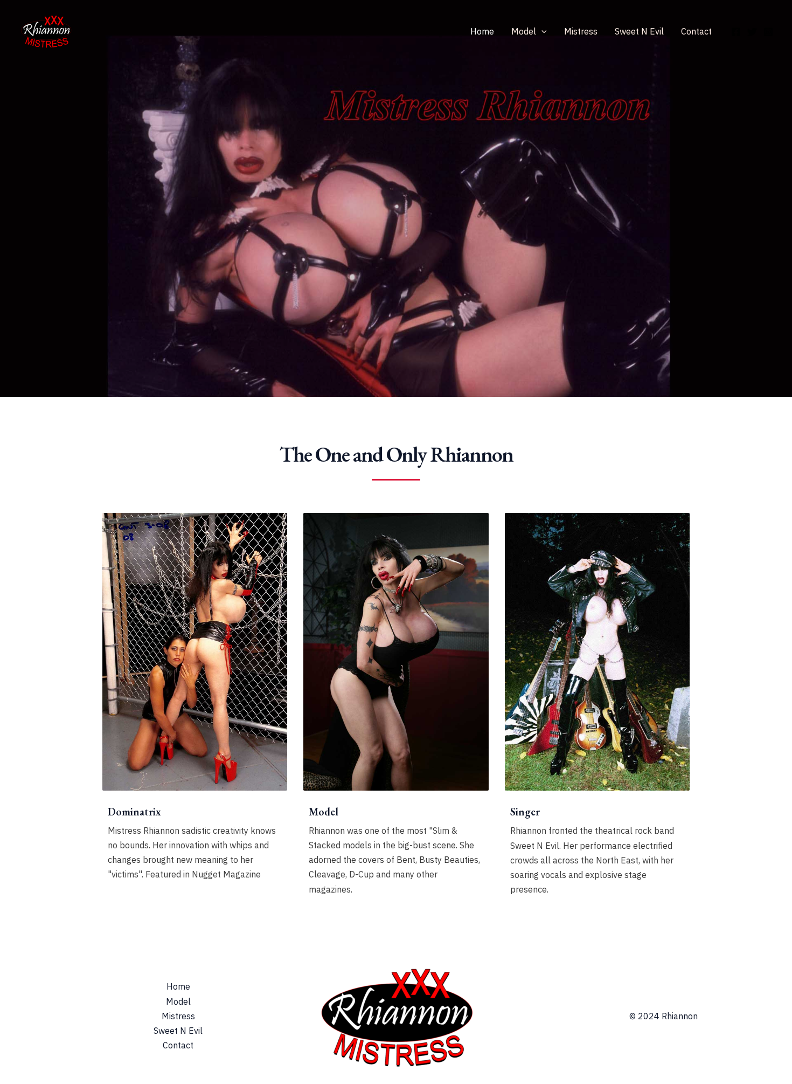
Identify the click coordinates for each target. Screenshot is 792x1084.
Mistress (581, 31)
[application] (541, 31)
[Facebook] (736, 32)
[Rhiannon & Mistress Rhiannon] (46, 30)
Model (523, 31)
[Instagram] (768, 32)
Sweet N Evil (639, 31)
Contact (696, 31)
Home (482, 31)
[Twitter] (752, 32)
